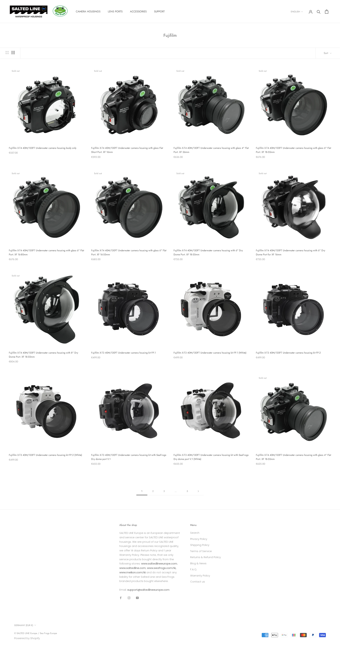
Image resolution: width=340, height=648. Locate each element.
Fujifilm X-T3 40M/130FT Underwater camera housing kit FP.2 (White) (45, 455)
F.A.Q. (193, 569)
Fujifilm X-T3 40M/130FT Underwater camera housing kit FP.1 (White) (210, 352)
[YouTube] (137, 598)
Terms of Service (201, 551)
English (295, 11)
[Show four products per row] (13, 52)
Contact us (197, 581)
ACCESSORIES (138, 11)
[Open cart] (326, 12)
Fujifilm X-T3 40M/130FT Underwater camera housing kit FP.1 (123, 352)
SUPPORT (159, 11)
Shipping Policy (199, 545)
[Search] (319, 11)
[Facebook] (120, 598)
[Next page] (198, 491)
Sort (326, 53)
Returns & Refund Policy (205, 557)
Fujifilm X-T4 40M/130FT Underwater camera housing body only (42, 148)
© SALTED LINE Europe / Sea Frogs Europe (35, 633)
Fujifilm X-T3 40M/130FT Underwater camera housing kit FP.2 (288, 352)
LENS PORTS (115, 11)
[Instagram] (129, 598)
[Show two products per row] (7, 52)
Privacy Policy (198, 539)
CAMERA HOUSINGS (88, 11)
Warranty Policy (200, 575)
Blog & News (198, 563)
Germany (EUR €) (23, 625)
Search (194, 533)
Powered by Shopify (27, 638)
